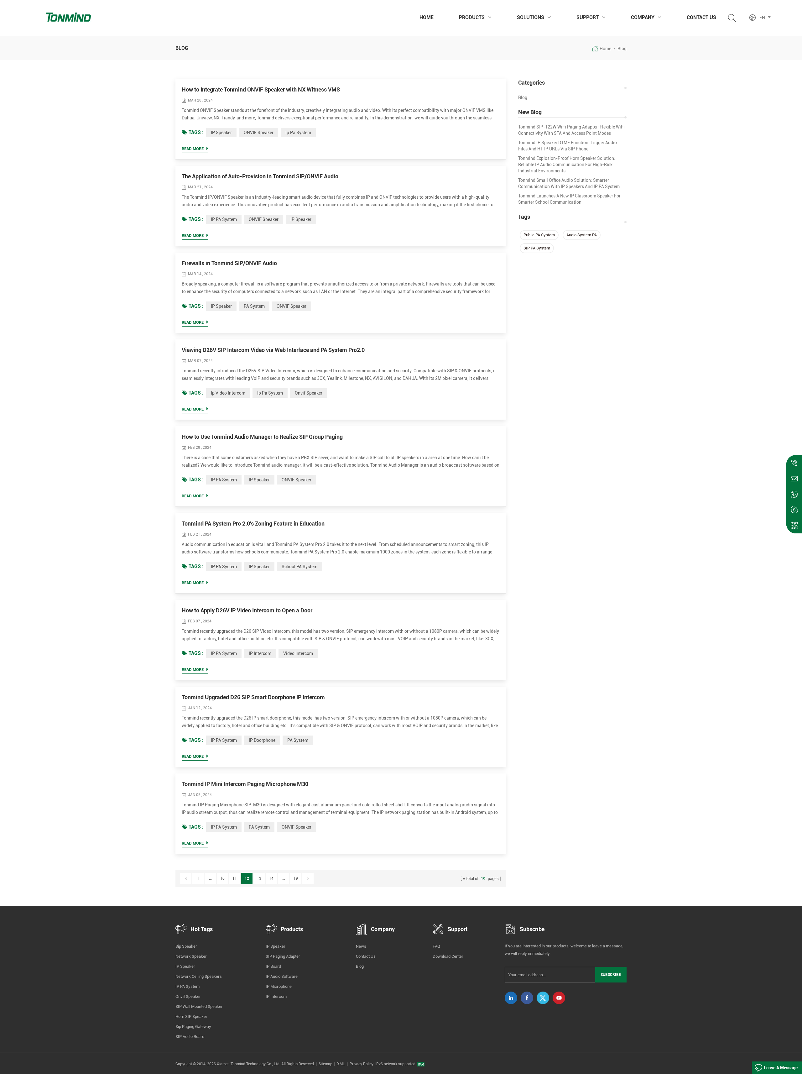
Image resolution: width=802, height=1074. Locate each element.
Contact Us (701, 17)
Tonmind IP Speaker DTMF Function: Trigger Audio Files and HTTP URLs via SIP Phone (567, 145)
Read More (193, 148)
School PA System (299, 566)
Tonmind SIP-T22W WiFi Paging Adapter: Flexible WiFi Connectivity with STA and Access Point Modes (571, 130)
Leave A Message (781, 1067)
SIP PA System (536, 248)
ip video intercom (228, 393)
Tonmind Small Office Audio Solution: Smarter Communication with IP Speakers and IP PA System (569, 183)
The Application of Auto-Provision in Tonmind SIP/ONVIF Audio (260, 176)
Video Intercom (298, 653)
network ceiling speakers (198, 976)
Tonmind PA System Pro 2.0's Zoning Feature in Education (253, 523)
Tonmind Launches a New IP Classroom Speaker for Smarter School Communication (569, 199)
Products (472, 17)
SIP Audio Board (189, 1036)
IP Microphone (279, 986)
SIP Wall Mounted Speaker (199, 1006)
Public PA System (539, 235)
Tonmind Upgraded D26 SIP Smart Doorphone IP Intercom (253, 697)
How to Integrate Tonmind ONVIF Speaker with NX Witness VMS (261, 89)
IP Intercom (260, 653)
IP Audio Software (282, 976)
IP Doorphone (262, 740)
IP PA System (224, 219)
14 (271, 878)
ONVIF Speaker (258, 132)
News (361, 946)
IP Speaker (221, 132)
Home (426, 17)
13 (259, 878)
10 (222, 878)
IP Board (273, 966)
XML (341, 1064)
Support (587, 17)
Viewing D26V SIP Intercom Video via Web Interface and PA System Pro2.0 (273, 350)
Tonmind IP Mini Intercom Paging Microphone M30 (245, 784)
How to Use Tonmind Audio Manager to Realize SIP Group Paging (262, 436)
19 (296, 878)
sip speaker (186, 946)
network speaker (191, 956)
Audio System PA (581, 235)
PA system (254, 306)
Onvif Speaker (188, 996)
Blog (522, 97)
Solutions (530, 17)
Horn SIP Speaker (191, 1016)
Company (642, 17)
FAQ (436, 946)
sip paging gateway (193, 1026)
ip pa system (298, 132)
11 (234, 878)
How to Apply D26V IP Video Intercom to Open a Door (247, 610)
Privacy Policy (361, 1064)
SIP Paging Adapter (283, 956)
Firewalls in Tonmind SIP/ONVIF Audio (229, 263)
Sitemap (325, 1064)
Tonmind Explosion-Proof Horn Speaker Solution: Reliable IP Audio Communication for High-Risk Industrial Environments (566, 164)
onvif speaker (308, 393)
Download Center (448, 956)
